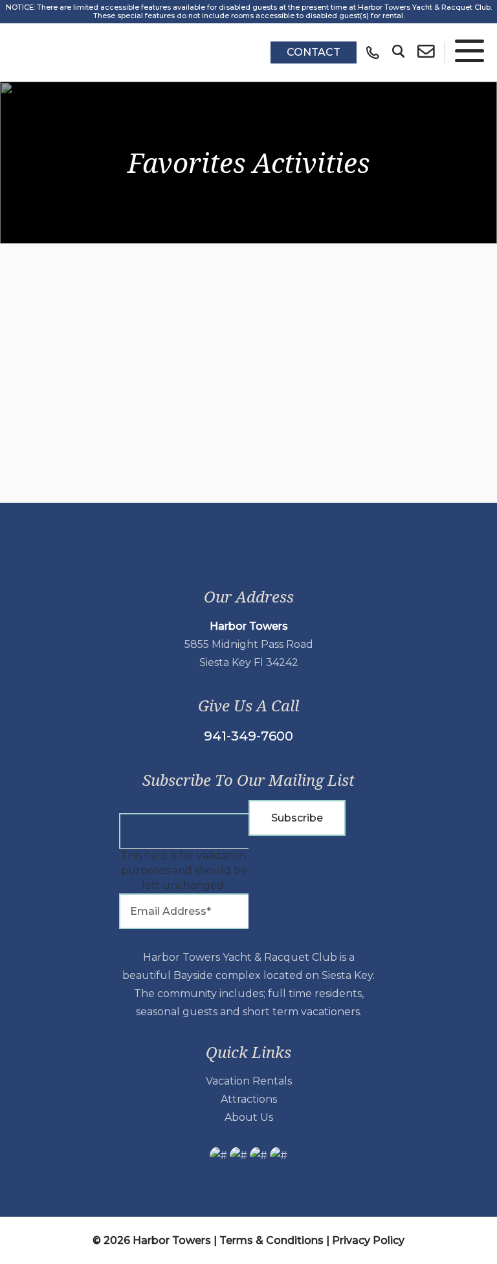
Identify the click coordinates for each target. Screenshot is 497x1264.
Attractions (249, 1099)
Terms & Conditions (271, 1240)
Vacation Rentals (249, 1081)
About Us (249, 1117)
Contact (313, 52)
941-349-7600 (248, 736)
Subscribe (297, 818)
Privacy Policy (368, 1240)
